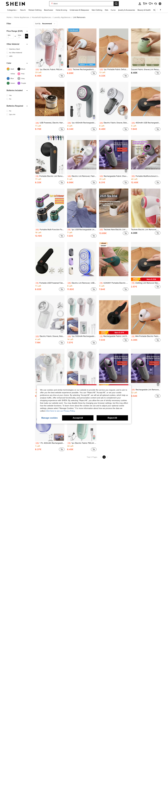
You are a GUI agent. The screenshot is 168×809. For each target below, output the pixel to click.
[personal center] (139, 3)
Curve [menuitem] (113, 10)
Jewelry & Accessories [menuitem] (126, 10)
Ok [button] (26, 36)
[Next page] (107, 457)
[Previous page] (101, 457)
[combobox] (45, 23)
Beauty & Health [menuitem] (144, 10)
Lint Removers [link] (79, 17)
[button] (155, 3)
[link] (145, 3)
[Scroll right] (160, 9)
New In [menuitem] (23, 10)
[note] (145, 279)
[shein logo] (15, 4)
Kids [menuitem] (106, 10)
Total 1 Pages (92, 457)
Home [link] (9, 17)
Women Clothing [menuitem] (34, 10)
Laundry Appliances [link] (61, 17)
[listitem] (49, 53)
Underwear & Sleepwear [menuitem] (79, 10)
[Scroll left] (157, 9)
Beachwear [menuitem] (48, 10)
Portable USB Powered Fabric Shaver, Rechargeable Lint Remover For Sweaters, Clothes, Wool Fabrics (50, 283)
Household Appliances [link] (41, 17)
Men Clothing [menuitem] (97, 10)
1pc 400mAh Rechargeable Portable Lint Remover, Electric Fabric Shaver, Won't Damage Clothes (82, 123)
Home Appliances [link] (21, 17)
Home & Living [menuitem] (61, 10)
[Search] (116, 3)
